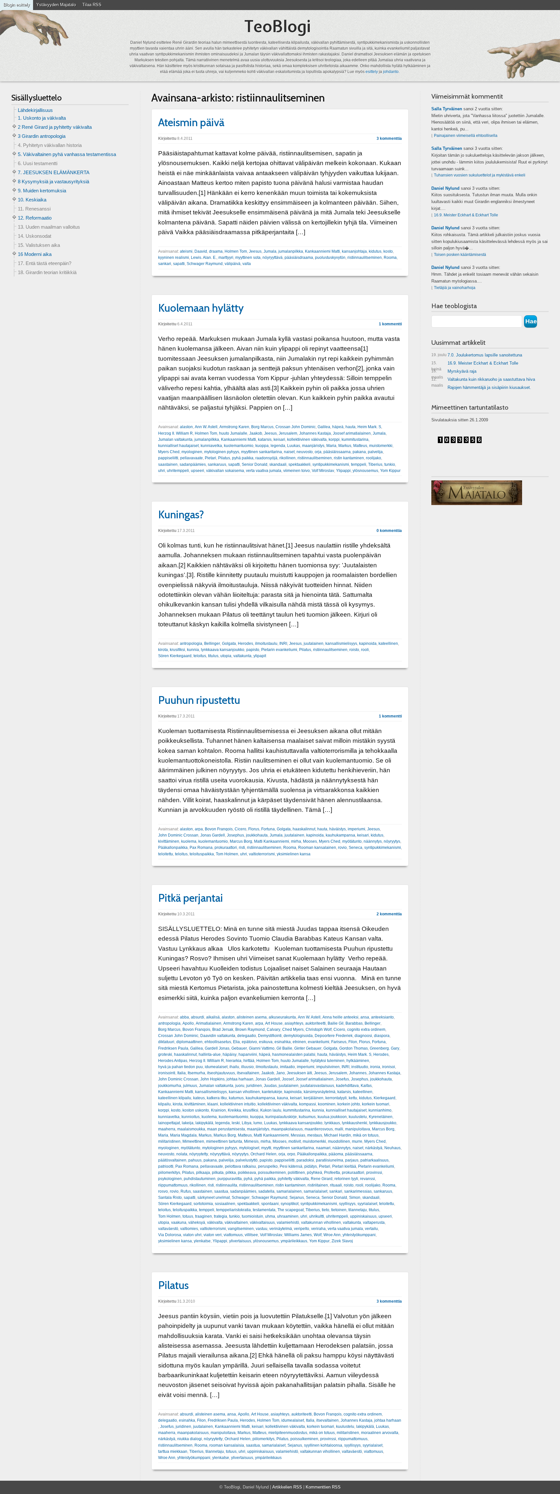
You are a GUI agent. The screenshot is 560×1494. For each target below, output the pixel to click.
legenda (278, 445)
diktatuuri (166, 1042)
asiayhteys (294, 1023)
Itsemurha (196, 1073)
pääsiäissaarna (337, 452)
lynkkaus (332, 1123)
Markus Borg (225, 1135)
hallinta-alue (210, 1054)
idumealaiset (216, 1067)
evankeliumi (318, 1042)
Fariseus (338, 1042)
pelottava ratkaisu (240, 1166)
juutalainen (313, 643)
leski (236, 1123)
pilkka (231, 1172)
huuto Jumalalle (233, 433)
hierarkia (233, 1060)
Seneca (355, 847)
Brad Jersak (222, 1029)
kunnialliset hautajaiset (178, 445)
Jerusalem (288, 433)
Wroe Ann (332, 1235)
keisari (279, 439)
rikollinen (287, 458)
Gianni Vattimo (261, 1048)
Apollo (188, 1023)
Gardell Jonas (217, 1048)
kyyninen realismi (173, 257)
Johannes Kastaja (315, 433)
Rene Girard (321, 1178)
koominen (326, 1104)
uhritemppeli (178, 470)
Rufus (186, 1191)
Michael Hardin (337, 1135)
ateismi (186, 251)
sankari (164, 263)
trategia (220, 1216)
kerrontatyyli (336, 1098)
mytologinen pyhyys (221, 452)
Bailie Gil (336, 1023)
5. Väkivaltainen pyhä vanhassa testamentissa (67, 154)
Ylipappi (343, 470)
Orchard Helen (263, 1154)
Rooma (390, 257)
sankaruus (217, 464)
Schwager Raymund (205, 263)
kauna (282, 1098)
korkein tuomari (375, 1104)
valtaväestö (168, 1228)
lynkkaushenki (354, 1123)
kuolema (188, 841)
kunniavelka (211, 445)
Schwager (241, 1197)
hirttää (248, 1060)
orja (318, 452)
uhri (161, 470)
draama (216, 251)
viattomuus (233, 1235)
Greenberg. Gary (384, 1048)
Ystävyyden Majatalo (56, 4)
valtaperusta (374, 1222)
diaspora (382, 1035)
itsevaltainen (248, 1073)
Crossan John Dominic (295, 427)
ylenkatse (202, 1241)
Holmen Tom (236, 251)
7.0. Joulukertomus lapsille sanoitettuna (476, 355)
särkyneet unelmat (213, 1197)
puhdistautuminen (200, 1178)
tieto (325, 1210)
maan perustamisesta (226, 1129)
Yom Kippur (390, 470)
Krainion (218, 1110)
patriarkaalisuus (374, 1160)
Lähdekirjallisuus (35, 110)
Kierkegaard (384, 1098)
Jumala (269, 251)
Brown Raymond (250, 1029)
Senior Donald (254, 464)
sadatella (266, 1191)
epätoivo (249, 1042)
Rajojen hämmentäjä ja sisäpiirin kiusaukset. (489, 387)
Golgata (229, 643)
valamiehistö (288, 1222)
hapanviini (248, 1054)
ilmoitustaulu (266, 643)
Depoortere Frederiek (334, 1035)
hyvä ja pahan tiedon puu (180, 1067)
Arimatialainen (208, 1023)
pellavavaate (191, 458)
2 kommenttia (389, 914)
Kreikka (234, 1110)
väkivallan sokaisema (225, 470)
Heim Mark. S (369, 427)
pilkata (218, 1172)
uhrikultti (316, 1216)
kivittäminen (168, 841)
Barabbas (354, 1023)
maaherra (166, 1129)
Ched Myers (293, 1029)
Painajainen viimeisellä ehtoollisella (465, 135)
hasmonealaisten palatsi (293, 1054)
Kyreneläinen (380, 1116)
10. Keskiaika (32, 199)
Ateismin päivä (191, 122)
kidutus (375, 251)
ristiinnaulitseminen (364, 257)
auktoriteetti (315, 1023)
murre (357, 1141)
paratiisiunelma (329, 1160)
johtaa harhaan (240, 1079)
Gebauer (239, 1048)
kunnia (193, 649)
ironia (375, 1067)
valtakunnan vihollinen (321, 1222)
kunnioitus (190, 1116)
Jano (280, 1073)
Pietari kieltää (344, 1166)
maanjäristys (313, 445)
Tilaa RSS (91, 4)
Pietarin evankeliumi (279, 649)
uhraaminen (287, 1216)
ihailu (234, 1067)
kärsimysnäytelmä (319, 1092)
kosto (388, 251)
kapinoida (368, 643)
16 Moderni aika (35, 254)
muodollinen (339, 1141)
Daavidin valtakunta (217, 1035)
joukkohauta (257, 835)
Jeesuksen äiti (299, 1073)
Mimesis (251, 1141)
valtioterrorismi (262, 854)
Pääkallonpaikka (173, 847)
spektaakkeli (299, 464)
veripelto (301, 1228)
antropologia (191, 643)
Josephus (235, 835)
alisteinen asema (252, 1017)
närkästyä (373, 1148)
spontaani (270, 1203)
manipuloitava (357, 1129)
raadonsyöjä (266, 458)
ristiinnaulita (226, 1185)
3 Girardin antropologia (41, 136)
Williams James (298, 1235)
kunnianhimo (379, 1110)
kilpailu (164, 1104)
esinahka (282, 1042)
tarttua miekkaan (172, 1451)
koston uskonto (195, 1110)
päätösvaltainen (172, 1160)
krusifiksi (177, 649)
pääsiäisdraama (299, 257)
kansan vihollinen (244, 1092)
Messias (298, 1135)
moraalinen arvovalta (379, 1432)
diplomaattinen (189, 1042)
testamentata (264, 1210)
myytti (266, 1148)
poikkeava (247, 1172)
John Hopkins (212, 1079)
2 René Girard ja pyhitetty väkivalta (55, 127)
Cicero (240, 829)
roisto (354, 649)
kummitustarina (355, 439)
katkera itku (217, 1098)
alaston (186, 427)
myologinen (191, 452)
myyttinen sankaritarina (261, 452)
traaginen (203, 1216)
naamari (323, 1148)
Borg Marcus (262, 427)
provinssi (374, 1172)
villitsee (251, 1235)
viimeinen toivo (296, 470)
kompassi (307, 1104)
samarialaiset (315, 1191)
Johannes (358, 1073)
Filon (352, 1042)
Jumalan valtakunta (175, 439)
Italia (181, 1073)
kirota (163, 649)
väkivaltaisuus (262, 1222)
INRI (283, 643)
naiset (289, 452)
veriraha (318, 1228)
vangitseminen (241, 1228)
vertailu (371, 1228)
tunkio (389, 464)
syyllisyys (347, 1203)
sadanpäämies (193, 464)
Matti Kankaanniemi (271, 841)
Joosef (288, 1079)
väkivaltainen (236, 1222)
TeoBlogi (277, 26)
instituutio (359, 1067)
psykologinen (170, 1178)
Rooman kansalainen (317, 847)
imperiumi (356, 829)
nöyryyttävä (272, 257)
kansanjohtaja (354, 251)
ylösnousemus (365, 470)
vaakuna (178, 1222)
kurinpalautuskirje (281, 1116)
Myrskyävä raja (453, 372)
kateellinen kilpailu (174, 1098)
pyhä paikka (242, 458)
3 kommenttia (389, 138)
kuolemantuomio (238, 445)
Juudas (270, 1085)
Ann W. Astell (206, 427)
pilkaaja (203, 1172)
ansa (364, 1017)
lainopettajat (169, 1123)
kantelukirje (272, 1092)
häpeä (338, 427)
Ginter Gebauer (307, 1048)
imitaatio (287, 1067)
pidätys (310, 1166)
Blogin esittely (16, 4)
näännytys (373, 841)
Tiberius (375, 464)
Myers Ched (169, 452)
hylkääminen (357, 1060)
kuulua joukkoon (332, 1116)
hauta (350, 427)
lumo (257, 1123)
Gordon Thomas (353, 1048)
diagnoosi (363, 1035)
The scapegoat (290, 1210)
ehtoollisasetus (217, 1042)
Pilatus (224, 458)
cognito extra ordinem (366, 1029)
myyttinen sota (248, 257)
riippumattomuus (173, 1185)
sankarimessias (358, 1191)
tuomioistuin (252, 1216)
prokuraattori (226, 847)
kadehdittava (347, 1085)
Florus (253, 829)
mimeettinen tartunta (224, 1141)
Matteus (360, 445)
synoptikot (289, 1203)
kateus (199, 1098)
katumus (236, 1098)
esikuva (266, 1042)
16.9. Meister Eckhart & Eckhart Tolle (466, 215)
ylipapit (259, 656)
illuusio (247, 1067)
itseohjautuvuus (221, 1073)
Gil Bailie (284, 1048)
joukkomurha (169, 1085)
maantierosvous (319, 1129)
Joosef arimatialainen (352, 433)
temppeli (358, 464)
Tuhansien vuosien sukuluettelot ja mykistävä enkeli (479, 175)
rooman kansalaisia (226, 1445)
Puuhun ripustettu (199, 699)
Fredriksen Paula (173, 1048)
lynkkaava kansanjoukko (222, 649)
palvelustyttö (247, 1160)
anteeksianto (382, 1017)
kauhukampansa (340, 835)
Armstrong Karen (234, 427)
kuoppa (262, 445)
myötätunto (352, 841)
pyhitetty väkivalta (293, 1178)
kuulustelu (358, 1116)
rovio (342, 847)
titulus (213, 656)
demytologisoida (298, 1035)
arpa (199, 829)
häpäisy (230, 1054)
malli (339, 1129)
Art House (274, 1023)
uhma (270, 1216)
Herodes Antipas (172, 1060)
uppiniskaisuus (363, 1216)
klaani (212, 1104)
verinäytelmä (280, 1228)
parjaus (351, 1160)
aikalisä (213, 1017)
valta (246, 263)
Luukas (293, 445)
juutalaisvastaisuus (317, 1085)
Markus (344, 445)
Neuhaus (392, 1148)
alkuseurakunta (282, 1017)
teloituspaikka (202, 854)
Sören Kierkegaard (175, 656)
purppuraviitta (229, 1178)
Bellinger (212, 643)
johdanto (391, 71)
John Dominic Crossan (178, 835)
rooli (365, 649)
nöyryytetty (198, 1154)
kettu (353, 1098)
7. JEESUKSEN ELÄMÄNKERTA (53, 172)
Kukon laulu (270, 1110)
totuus (187, 1216)
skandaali (277, 464)
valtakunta (242, 656)
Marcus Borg (241, 841)
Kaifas (366, 1085)
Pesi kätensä (291, 1166)
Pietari (210, 458)
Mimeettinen (193, 1141)
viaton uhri (192, 1235)
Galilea (324, 427)
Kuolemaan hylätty (201, 307)
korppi (334, 439)
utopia (225, 656)
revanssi (367, 1178)
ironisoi (388, 1067)
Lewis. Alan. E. (203, 257)
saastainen (168, 464)
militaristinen (169, 1141)
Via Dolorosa (169, 1235)
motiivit (294, 1141)
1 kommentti (390, 324)
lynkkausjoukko (382, 1123)
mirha (296, 841)
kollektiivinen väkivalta (307, 439)
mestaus (314, 1135)
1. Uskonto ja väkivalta (42, 118)
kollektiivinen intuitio (238, 1104)
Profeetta (332, 1172)
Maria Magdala (183, 1135)
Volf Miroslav (323, 470)
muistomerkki (380, 445)
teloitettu (165, 854)
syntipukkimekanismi (330, 464)
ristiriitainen (318, 1185)
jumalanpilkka (290, 251)
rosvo (163, 1191)
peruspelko (268, 1166)
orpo (291, 1154)
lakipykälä (204, 1123)
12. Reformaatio (35, 218)
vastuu (261, 1228)
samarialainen (289, 1191)
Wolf (317, 1235)
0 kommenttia (389, 530)
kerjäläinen (313, 1098)
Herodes (245, 643)
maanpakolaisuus (287, 1129)
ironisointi (166, 1073)
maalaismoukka (191, 1129)
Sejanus (296, 1197)
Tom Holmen (227, 854)
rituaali (336, 1185)
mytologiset (249, 1148)
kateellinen (388, 643)
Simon (354, 1197)
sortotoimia (203, 1203)
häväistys (337, 829)
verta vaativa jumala (263, 470)
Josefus (342, 1079)
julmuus (190, 1085)
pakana (359, 452)
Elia (236, 1042)
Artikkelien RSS (287, 1487)
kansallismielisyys (341, 643)
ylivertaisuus (240, 1241)
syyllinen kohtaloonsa (323, 1445)
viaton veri (213, 1235)
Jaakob (255, 433)
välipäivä (232, 263)
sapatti (179, 263)
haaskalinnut (304, 829)
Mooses (310, 841)
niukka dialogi (189, 1439)
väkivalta (215, 1222)
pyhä (248, 1178)
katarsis (265, 439)
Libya (246, 1123)
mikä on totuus (366, 1135)
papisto (252, 649)
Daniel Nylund (445, 188)
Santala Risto (170, 1197)
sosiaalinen (225, 1203)
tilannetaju (357, 1210)
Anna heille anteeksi (340, 1017)
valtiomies (189, 1228)
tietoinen (338, 1210)
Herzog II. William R (175, 433)
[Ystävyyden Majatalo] (476, 492)
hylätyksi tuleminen (327, 1060)
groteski (165, 1054)
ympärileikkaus (294, 1241)
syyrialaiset (367, 1203)
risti (242, 847)
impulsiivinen (328, 1067)
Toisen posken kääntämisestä (460, 254)
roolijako (373, 458)
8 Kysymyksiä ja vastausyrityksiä (53, 181)
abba (184, 1017)
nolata (181, 1154)
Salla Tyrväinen (446, 108)
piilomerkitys (169, 1172)
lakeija (187, 1123)
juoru (239, 1085)
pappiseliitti (168, 458)
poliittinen (296, 1172)
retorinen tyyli (346, 1178)
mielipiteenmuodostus (287, 1432)
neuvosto (305, 452)
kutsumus (307, 1116)
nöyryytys (392, 841)
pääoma (336, 1154)
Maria (331, 445)
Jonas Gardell (212, 835)
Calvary (273, 1029)
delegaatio (246, 1035)
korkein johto (348, 1104)
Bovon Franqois (219, 829)
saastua (221, 1191)
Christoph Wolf (319, 1029)
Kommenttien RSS (323, 1487)
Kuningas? (181, 514)
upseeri (197, 470)
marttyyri (225, 257)
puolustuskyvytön (330, 257)
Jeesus (255, 251)
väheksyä (196, 1222)
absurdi (197, 1017)
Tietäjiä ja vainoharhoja (454, 287)
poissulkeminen (272, 1172)
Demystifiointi (270, 1035)
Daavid (200, 251)
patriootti (165, 1166)
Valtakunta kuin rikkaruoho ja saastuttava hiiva (483, 380)
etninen (299, 1042)
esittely (372, 71)
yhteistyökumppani (359, 1235)
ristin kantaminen (349, 458)
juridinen (254, 1085)
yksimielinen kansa (293, 854)
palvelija (375, 452)
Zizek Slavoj (342, 1241)
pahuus (195, 1160)
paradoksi (305, 1160)
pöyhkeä (314, 1172)
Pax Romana (201, 847)
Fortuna (268, 829)
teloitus (199, 656)
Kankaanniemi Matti (322, 251)
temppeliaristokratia (233, 1210)
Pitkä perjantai (190, 897)
